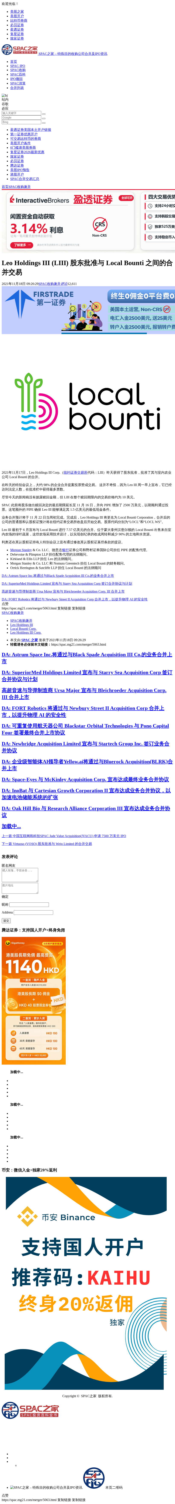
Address (8, 912)
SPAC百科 (18, 74)
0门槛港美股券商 (23, 147)
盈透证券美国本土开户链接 (30, 130)
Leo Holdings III (21, 625)
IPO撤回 (16, 79)
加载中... (11, 826)
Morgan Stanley (21, 550)
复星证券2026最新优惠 (27, 152)
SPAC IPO (17, 66)
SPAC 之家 (29, 640)
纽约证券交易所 (76, 472)
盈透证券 (17, 29)
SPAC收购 (18, 70)
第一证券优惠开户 (24, 134)
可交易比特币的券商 (25, 138)
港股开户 (17, 174)
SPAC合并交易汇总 (24, 179)
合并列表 (17, 88)
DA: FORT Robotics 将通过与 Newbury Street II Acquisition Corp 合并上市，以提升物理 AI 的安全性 (75, 599)
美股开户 (17, 16)
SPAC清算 (18, 83)
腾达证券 (17, 165)
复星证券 (17, 34)
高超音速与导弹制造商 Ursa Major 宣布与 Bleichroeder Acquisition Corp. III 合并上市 (63, 591)
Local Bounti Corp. (23, 628)
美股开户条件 (20, 143)
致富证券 (17, 38)
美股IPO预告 (19, 170)
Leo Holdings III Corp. (25, 632)
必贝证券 (17, 25)
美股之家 (17, 11)
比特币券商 (18, 20)
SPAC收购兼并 (20, 187)
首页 (13, 61)
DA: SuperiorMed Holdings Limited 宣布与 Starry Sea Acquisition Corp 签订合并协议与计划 (67, 583)
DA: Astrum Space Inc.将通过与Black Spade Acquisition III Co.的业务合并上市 (58, 576)
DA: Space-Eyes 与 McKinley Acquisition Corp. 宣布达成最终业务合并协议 (85, 779)
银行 (65, 550)
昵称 (5, 904)
